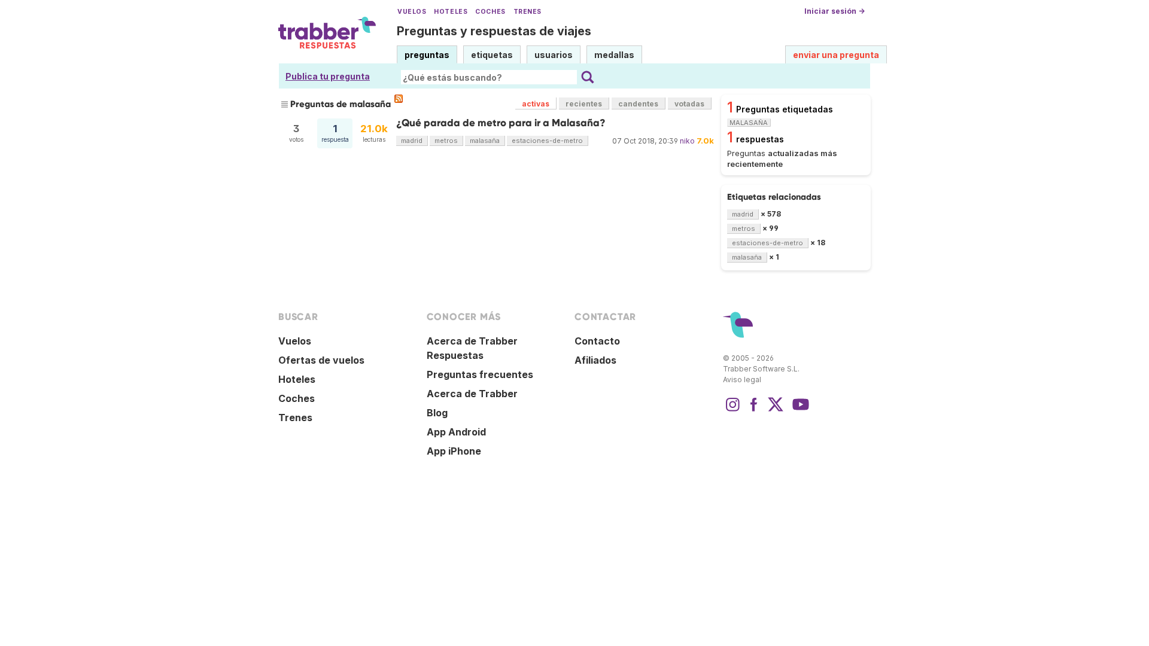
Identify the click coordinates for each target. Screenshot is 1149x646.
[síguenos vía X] (775, 410)
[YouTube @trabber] (799, 410)
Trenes (527, 12)
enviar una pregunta (836, 55)
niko (687, 140)
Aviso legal (742, 379)
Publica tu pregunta (327, 76)
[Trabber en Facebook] (754, 410)
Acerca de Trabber (472, 394)
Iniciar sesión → (834, 11)
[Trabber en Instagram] (732, 410)
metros (446, 140)
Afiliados (595, 360)
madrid (411, 140)
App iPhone (454, 451)
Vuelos (411, 12)
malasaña (485, 140)
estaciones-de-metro (547, 140)
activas (535, 103)
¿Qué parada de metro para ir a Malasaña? (501, 123)
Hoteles (450, 12)
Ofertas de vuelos (321, 360)
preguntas (427, 55)
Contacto (597, 341)
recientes (584, 103)
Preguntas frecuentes (480, 374)
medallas (614, 55)
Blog (437, 413)
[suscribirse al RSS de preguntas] (398, 99)
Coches (490, 12)
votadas (689, 103)
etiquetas (492, 55)
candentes (638, 103)
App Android (456, 432)
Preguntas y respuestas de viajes (494, 31)
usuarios (553, 55)
